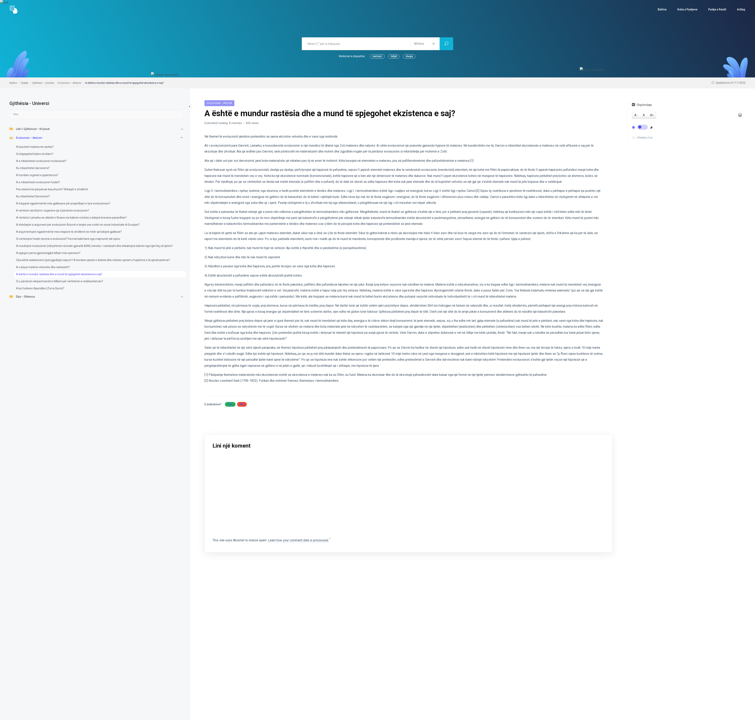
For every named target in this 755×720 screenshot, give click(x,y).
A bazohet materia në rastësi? (35, 146)
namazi (377, 56)
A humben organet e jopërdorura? (37, 175)
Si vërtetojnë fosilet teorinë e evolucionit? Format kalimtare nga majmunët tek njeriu (68, 238)
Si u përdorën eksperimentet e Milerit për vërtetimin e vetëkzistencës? (59, 281)
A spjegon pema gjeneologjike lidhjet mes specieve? (48, 253)
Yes (230, 404)
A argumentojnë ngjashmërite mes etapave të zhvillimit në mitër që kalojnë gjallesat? (69, 231)
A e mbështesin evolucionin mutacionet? (41, 161)
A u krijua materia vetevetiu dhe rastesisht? (43, 267)
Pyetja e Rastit (717, 9)
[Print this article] (740, 115)
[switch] (642, 127)
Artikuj (741, 9)
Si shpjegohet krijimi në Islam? (34, 153)
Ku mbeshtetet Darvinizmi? (33, 196)
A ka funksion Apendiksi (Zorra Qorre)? (40, 288)
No (242, 404)
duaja (409, 56)
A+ (652, 115)
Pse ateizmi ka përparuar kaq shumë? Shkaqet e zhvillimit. (52, 189)
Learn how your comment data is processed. (298, 540)
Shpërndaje (644, 105)
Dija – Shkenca (25, 296)
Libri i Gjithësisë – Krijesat (33, 129)
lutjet (394, 56)
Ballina (662, 9)
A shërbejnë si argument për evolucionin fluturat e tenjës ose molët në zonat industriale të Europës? (78, 224)
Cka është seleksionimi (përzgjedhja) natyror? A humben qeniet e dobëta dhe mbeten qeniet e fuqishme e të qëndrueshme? (93, 260)
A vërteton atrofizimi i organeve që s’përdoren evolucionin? (52, 210)
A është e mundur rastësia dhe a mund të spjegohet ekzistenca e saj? (59, 274)
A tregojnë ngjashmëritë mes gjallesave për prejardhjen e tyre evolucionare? (63, 203)
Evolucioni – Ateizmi (29, 137)
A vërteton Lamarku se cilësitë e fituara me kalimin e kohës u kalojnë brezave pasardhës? (71, 217)
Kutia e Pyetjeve (687, 9)
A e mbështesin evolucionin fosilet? (38, 182)
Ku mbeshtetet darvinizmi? (33, 168)
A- (635, 115)
